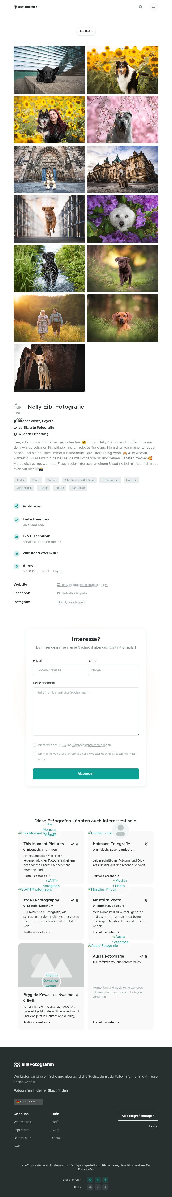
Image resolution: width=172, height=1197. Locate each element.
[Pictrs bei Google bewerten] (90, 1187)
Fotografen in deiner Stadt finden (41, 1090)
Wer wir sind (22, 1121)
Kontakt (57, 1138)
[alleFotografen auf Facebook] (105, 1180)
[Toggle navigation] (153, 7)
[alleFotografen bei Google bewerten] (90, 1180)
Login (153, 1126)
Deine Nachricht (44, 683)
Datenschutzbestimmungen (89, 745)
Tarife (55, 1121)
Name (92, 660)
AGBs (62, 745)
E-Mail (37, 660)
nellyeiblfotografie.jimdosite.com (84, 585)
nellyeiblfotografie (73, 602)
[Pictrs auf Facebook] (105, 1187)
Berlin (31, 1000)
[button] (141, 7)
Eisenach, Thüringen (42, 849)
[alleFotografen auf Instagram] (98, 1180)
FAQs (55, 1130)
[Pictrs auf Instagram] (98, 1187)
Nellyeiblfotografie (74, 593)
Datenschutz (22, 1138)
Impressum (21, 1130)
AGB (17, 1146)
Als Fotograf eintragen (138, 1116)
